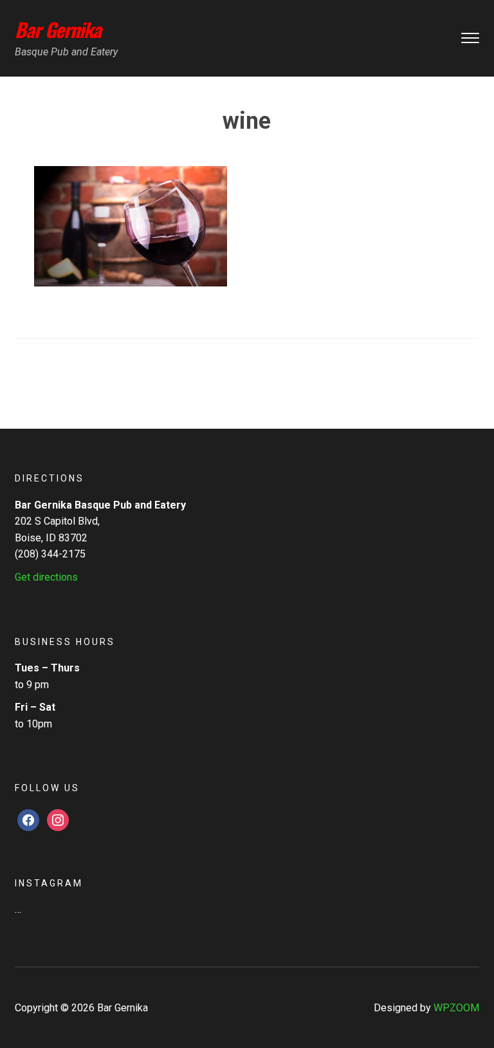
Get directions (46, 577)
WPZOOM (456, 1008)
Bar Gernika (58, 29)
